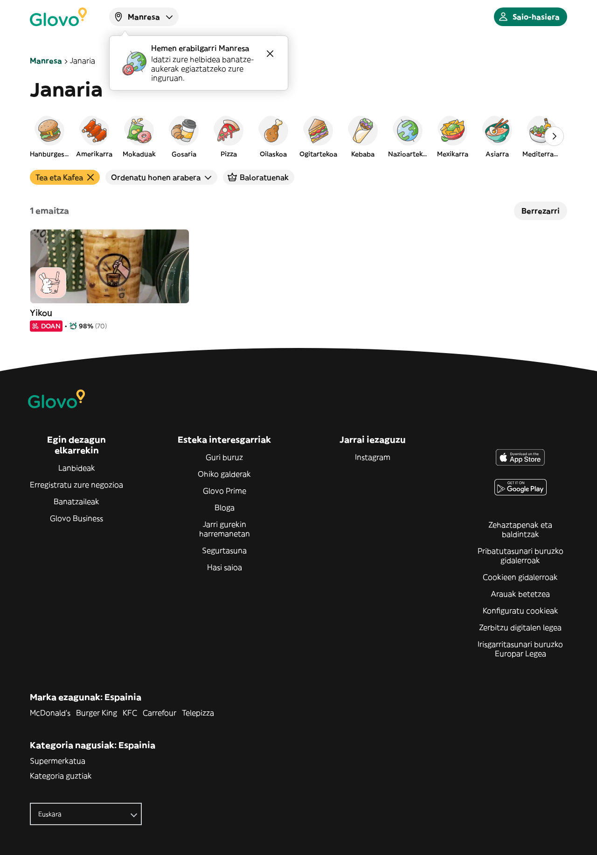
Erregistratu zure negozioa (76, 484)
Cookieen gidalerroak (520, 577)
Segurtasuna (224, 550)
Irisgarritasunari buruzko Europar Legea (520, 649)
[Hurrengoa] (554, 136)
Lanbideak (76, 468)
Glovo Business (76, 518)
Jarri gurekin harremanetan (224, 529)
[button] (49, 136)
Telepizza (198, 712)
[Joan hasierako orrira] (58, 16)
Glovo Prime (224, 490)
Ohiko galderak (224, 474)
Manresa (46, 60)
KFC (130, 712)
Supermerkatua (57, 760)
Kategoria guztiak (61, 775)
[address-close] (270, 53)
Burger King (96, 712)
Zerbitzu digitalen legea (520, 627)
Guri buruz (224, 457)
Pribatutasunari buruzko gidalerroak (520, 555)
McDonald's (50, 712)
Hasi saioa (224, 567)
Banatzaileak (76, 501)
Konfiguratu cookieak (520, 610)
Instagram (372, 457)
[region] (298, 136)
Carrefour (159, 712)
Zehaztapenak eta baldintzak (520, 529)
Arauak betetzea (520, 593)
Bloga (225, 507)
